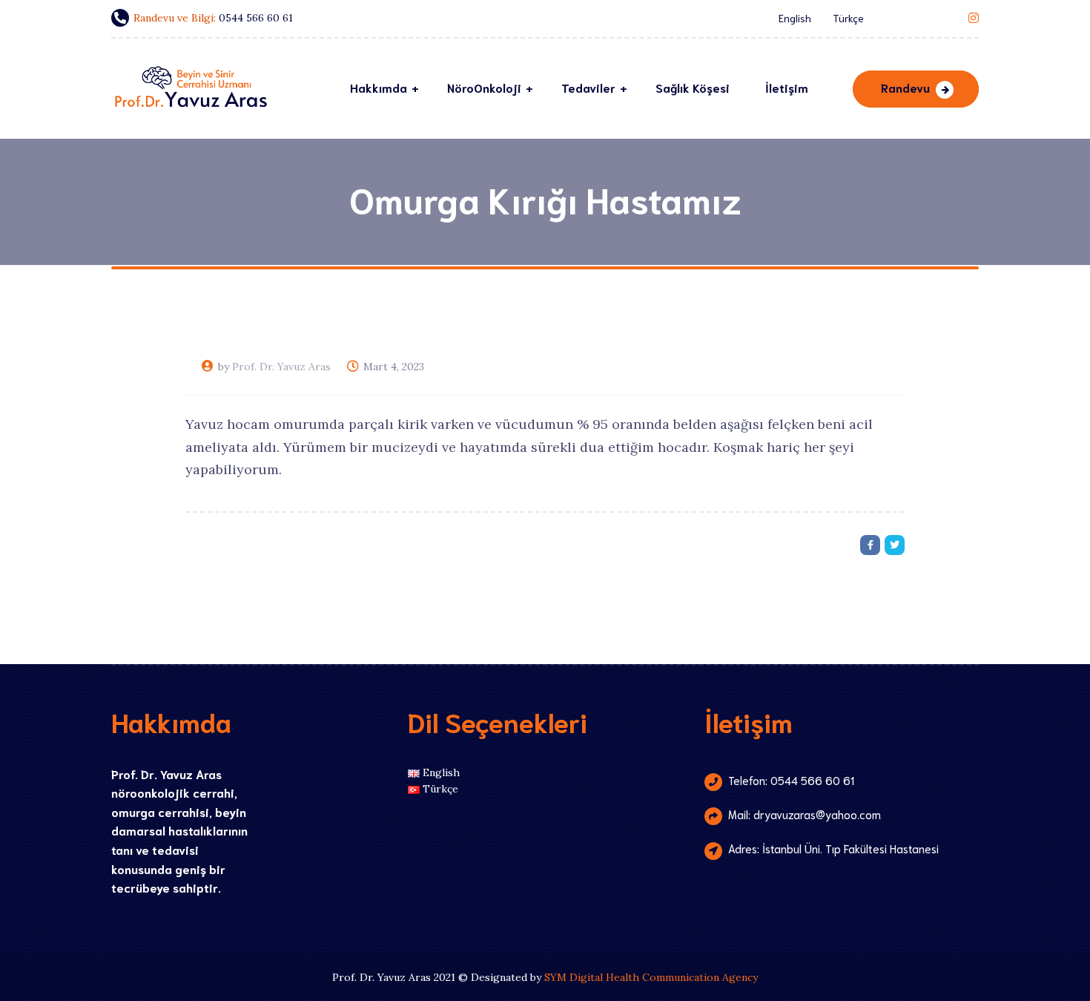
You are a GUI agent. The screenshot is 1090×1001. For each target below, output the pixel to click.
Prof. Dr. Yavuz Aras (281, 366)
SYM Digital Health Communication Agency (651, 977)
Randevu (905, 87)
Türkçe (848, 17)
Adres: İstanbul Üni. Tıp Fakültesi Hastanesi (833, 848)
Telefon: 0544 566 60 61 (791, 779)
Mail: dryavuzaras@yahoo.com (804, 814)
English (795, 17)
